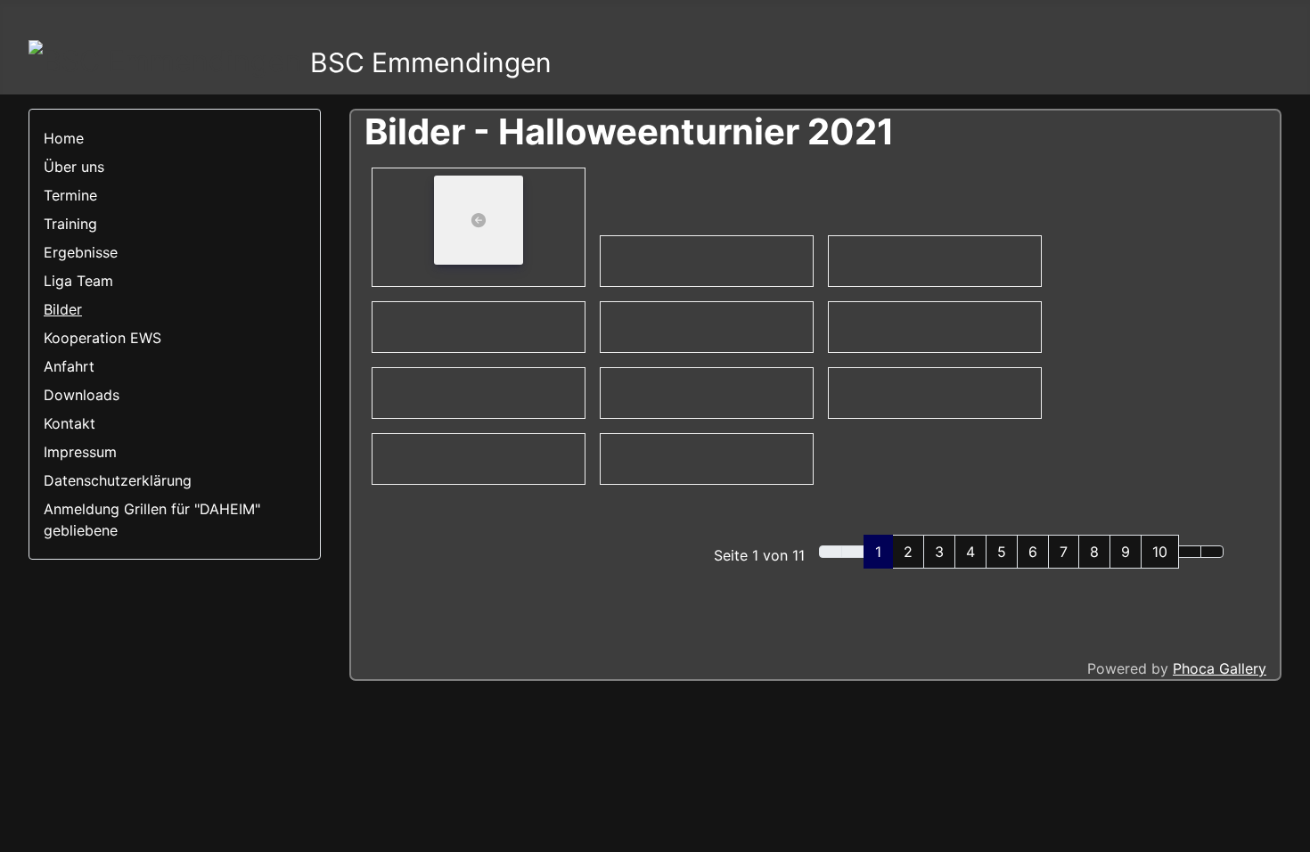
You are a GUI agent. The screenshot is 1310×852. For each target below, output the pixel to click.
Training (70, 224)
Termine (70, 195)
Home (64, 138)
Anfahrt (69, 366)
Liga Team (78, 281)
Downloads (81, 395)
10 (1159, 552)
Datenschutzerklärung (118, 480)
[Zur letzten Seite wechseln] (1212, 551)
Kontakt (69, 423)
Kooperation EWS (102, 338)
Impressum (80, 452)
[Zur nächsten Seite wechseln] (1189, 551)
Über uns (74, 167)
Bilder (63, 309)
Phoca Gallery (1219, 668)
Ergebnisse (81, 252)
